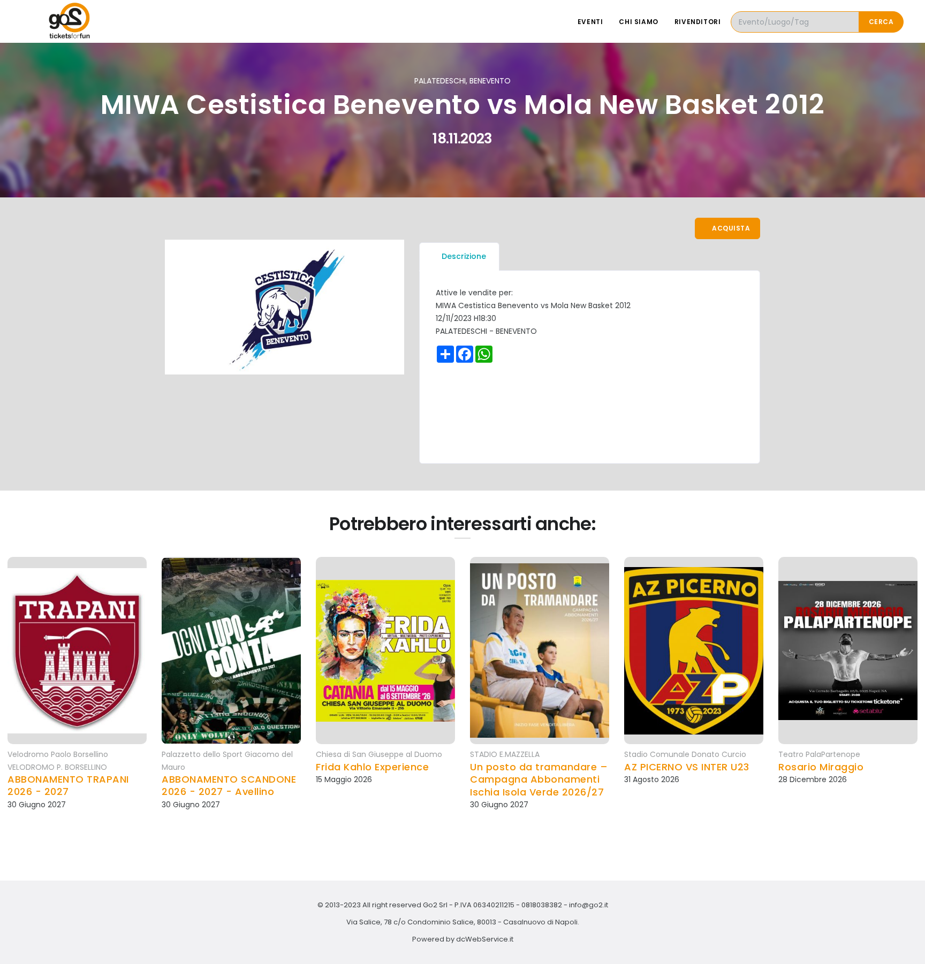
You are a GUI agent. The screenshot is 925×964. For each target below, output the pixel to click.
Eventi (590, 21)
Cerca (881, 21)
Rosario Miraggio (820, 767)
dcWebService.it (484, 939)
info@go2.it (588, 905)
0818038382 (541, 905)
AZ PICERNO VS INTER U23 (686, 767)
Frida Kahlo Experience (372, 767)
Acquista (730, 228)
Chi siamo (638, 21)
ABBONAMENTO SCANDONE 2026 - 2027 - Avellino (229, 785)
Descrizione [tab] (464, 256)
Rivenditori (697, 21)
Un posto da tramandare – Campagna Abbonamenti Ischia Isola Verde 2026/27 (539, 779)
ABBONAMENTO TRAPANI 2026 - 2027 (68, 785)
